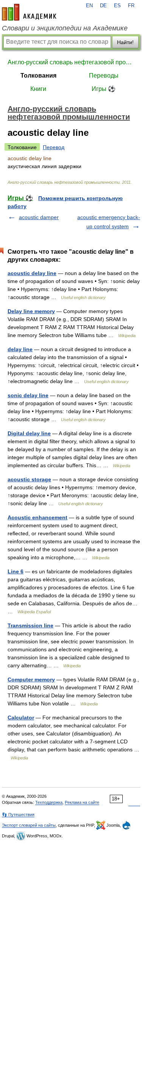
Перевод (53, 147)
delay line (20, 349)
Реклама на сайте (82, 802)
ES (117, 5)
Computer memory (31, 679)
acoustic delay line (32, 273)
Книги (38, 89)
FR (131, 5)
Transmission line (30, 625)
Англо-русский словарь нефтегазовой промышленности (71, 62)
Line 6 (15, 571)
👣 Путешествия (18, 814)
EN (89, 5)
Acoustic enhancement (37, 517)
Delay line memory (31, 311)
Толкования (38, 75)
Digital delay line (29, 433)
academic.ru (29, 12)
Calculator (21, 717)
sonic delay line (28, 395)
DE (103, 5)
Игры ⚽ (103, 89)
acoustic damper (39, 217)
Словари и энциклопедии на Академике (65, 28)
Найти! (125, 42)
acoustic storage (29, 479)
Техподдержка (48, 802)
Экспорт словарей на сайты (29, 825)
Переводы (104, 75)
